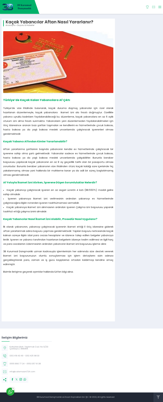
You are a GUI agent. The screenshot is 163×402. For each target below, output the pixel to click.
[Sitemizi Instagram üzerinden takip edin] (19, 378)
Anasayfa (10, 25)
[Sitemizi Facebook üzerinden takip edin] (11, 378)
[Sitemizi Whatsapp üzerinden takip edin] (23, 378)
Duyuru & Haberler (25, 25)
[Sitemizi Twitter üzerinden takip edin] (15, 378)
